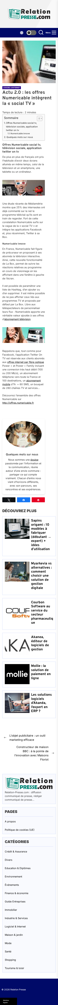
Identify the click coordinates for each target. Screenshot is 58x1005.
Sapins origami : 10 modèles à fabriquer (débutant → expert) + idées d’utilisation (41, 535)
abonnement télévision (17, 319)
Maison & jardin (14, 934)
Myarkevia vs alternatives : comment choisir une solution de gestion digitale (41, 576)
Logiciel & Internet (11, 88)
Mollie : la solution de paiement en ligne (41, 672)
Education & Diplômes (17, 868)
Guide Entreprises (15, 901)
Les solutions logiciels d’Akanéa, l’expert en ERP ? (41, 703)
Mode (8, 943)
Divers (8, 859)
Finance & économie (16, 893)
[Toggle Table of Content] (38, 118)
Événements (12, 884)
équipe (34, 459)
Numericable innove (20, 133)
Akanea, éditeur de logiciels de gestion (40, 643)
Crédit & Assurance (16, 851)
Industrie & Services (16, 918)
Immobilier (11, 909)
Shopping (10, 959)
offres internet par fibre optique (25, 362)
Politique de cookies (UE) (19, 829)
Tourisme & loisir (14, 968)
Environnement (13, 876)
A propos (10, 821)
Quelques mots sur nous (19, 137)
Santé (8, 951)
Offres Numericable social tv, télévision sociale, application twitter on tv (22, 126)
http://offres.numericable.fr (18, 402)
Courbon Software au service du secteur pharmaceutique (42, 612)
